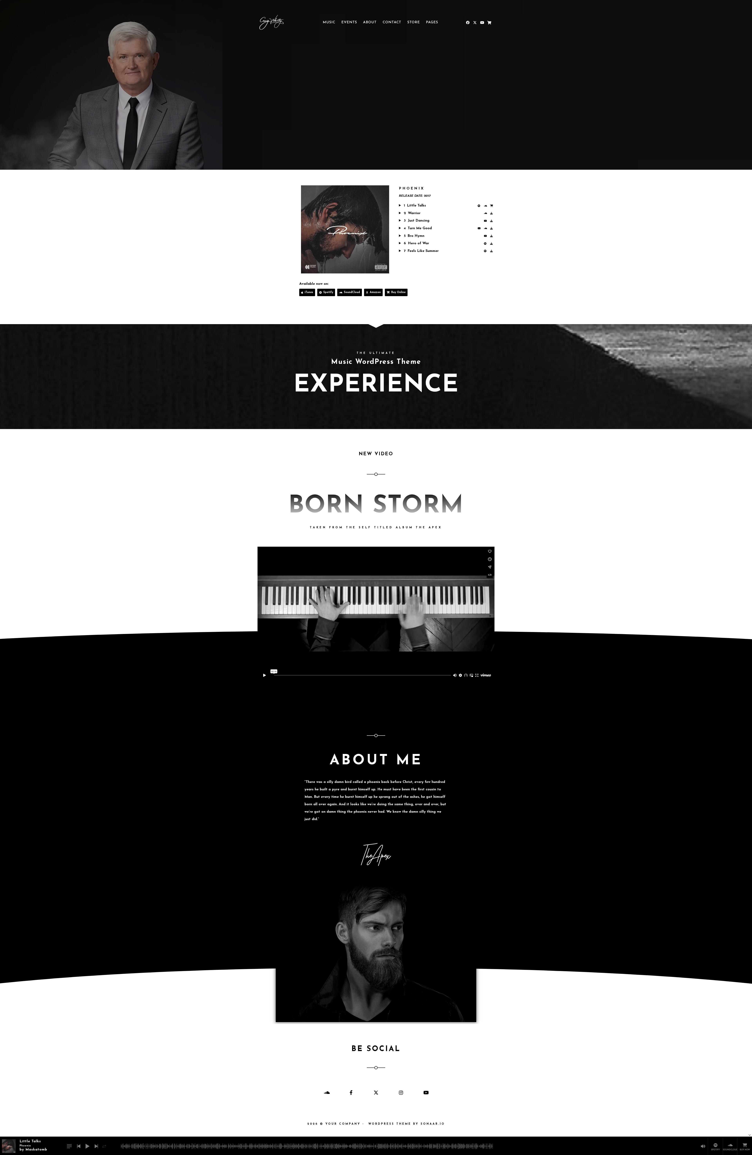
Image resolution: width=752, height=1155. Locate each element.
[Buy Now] (492, 206)
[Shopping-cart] (489, 22)
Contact (392, 22)
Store (413, 22)
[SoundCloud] (486, 206)
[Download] (492, 213)
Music (329, 22)
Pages (432, 22)
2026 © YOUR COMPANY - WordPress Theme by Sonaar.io (376, 1124)
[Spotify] (480, 206)
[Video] (480, 228)
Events (349, 22)
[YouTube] (486, 221)
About (370, 22)
